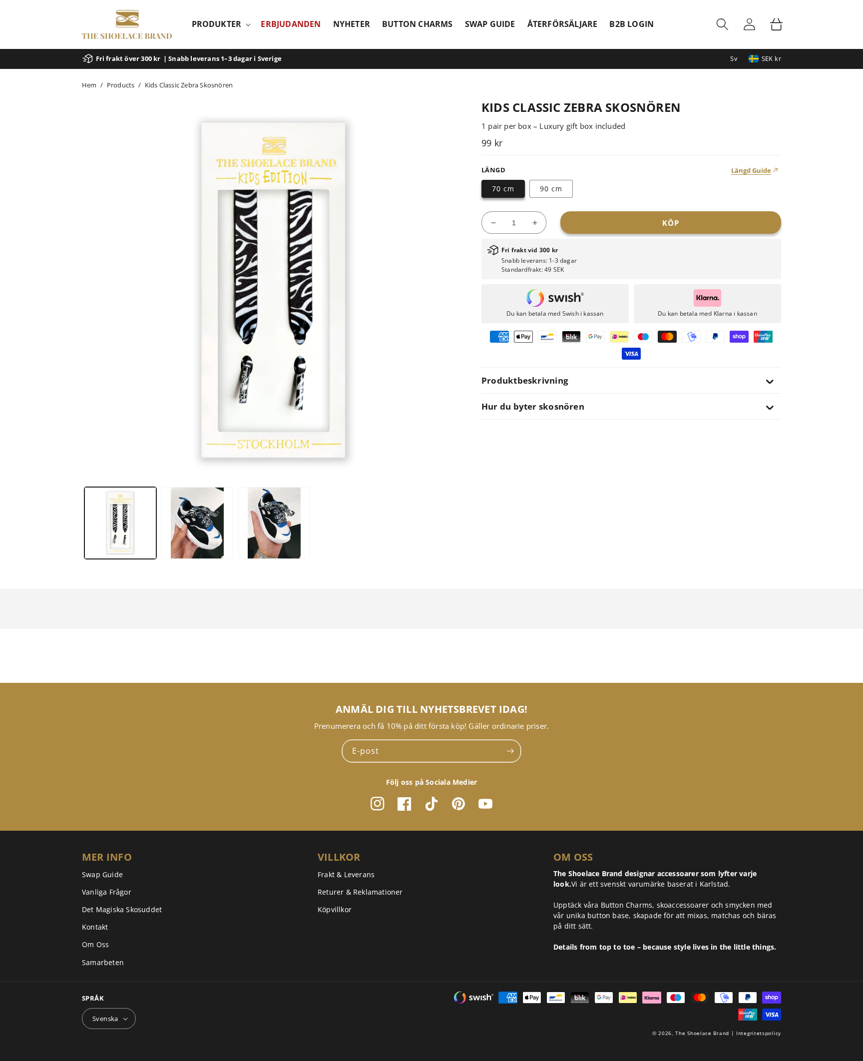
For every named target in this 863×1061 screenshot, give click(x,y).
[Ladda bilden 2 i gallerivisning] (197, 523)
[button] (220, 24)
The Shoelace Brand (702, 1033)
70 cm (503, 188)
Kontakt (95, 927)
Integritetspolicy (758, 1033)
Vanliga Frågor (106, 892)
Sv (734, 58)
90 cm (551, 188)
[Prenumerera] (510, 751)
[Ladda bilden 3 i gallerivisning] (274, 523)
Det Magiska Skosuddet (122, 909)
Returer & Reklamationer (360, 892)
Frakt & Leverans (346, 874)
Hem (89, 84)
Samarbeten (103, 962)
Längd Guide (751, 170)
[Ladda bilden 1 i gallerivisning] (120, 523)
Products (121, 84)
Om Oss (95, 944)
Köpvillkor (335, 909)
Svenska (105, 1018)
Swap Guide (102, 874)
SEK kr (771, 58)
